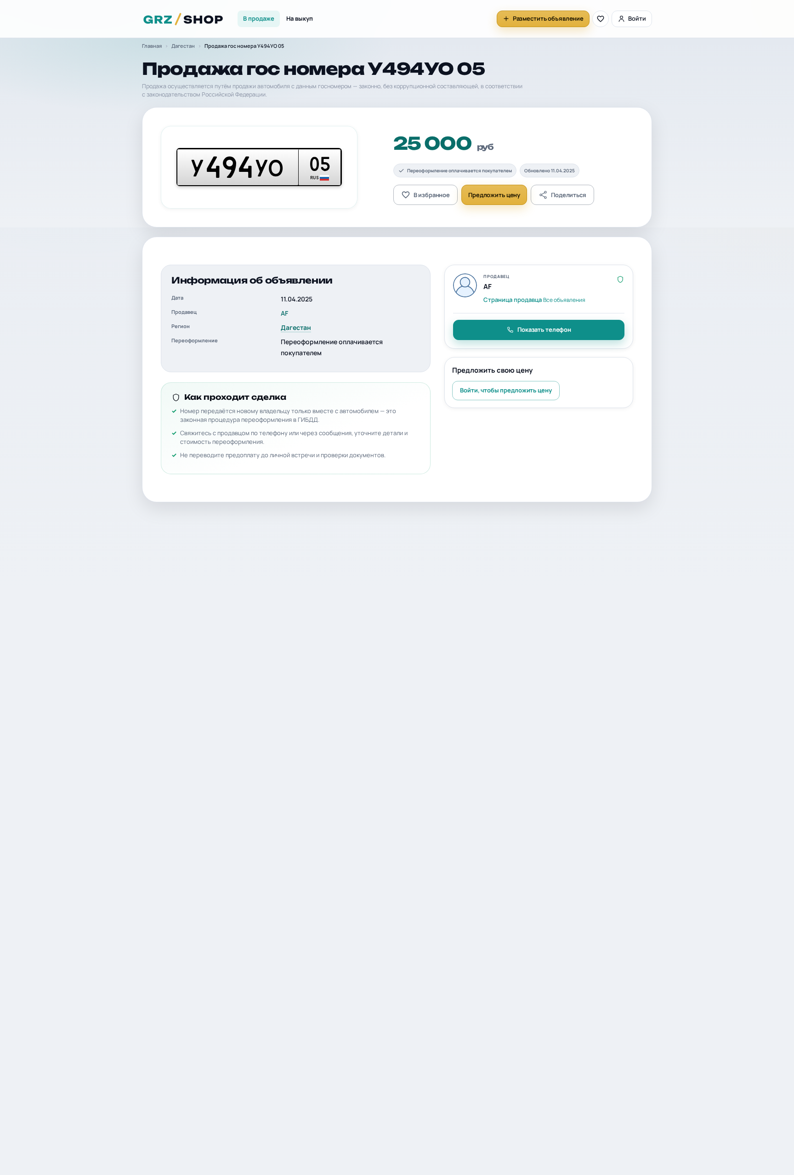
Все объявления (564, 300)
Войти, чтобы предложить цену (505, 390)
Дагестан (183, 45)
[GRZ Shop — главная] (183, 19)
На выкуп (299, 18)
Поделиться (568, 195)
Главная (152, 45)
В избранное (432, 195)
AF (284, 313)
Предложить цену (494, 195)
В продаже (258, 18)
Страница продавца (512, 299)
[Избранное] (600, 19)
